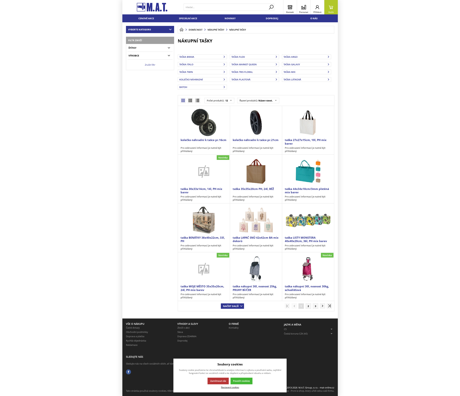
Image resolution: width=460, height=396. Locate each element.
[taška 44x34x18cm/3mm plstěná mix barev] (308, 171)
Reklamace (131, 345)
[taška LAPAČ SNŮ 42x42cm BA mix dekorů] (256, 220)
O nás (314, 18)
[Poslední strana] (329, 305)
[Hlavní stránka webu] (181, 29)
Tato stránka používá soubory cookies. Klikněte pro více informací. (161, 390)
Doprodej (272, 18)
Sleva (180, 332)
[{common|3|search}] (271, 7)
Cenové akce (146, 18)
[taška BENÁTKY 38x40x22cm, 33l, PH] (204, 220)
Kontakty (234, 327)
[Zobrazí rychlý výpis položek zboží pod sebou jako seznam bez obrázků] (197, 100)
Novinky (230, 18)
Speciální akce (188, 18)
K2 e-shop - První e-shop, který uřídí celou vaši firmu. (306, 390)
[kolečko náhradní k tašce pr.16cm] (204, 122)
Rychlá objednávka (136, 340)
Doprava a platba (135, 336)
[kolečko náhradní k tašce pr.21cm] (256, 122)
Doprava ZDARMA (186, 336)
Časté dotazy (133, 327)
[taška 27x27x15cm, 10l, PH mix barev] (308, 122)
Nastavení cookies (230, 387)
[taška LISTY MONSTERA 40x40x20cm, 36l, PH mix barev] (308, 220)
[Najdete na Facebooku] (128, 372)
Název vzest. (265, 100)
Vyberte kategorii (139, 29)
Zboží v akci (183, 327)
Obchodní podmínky (137, 332)
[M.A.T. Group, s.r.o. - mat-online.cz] (152, 7)
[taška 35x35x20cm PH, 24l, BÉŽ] (256, 171)
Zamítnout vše (218, 381)
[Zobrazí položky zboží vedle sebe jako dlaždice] (190, 100)
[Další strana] (322, 305)
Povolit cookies (241, 381)
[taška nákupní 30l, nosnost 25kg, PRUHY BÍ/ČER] (256, 269)
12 (226, 100)
